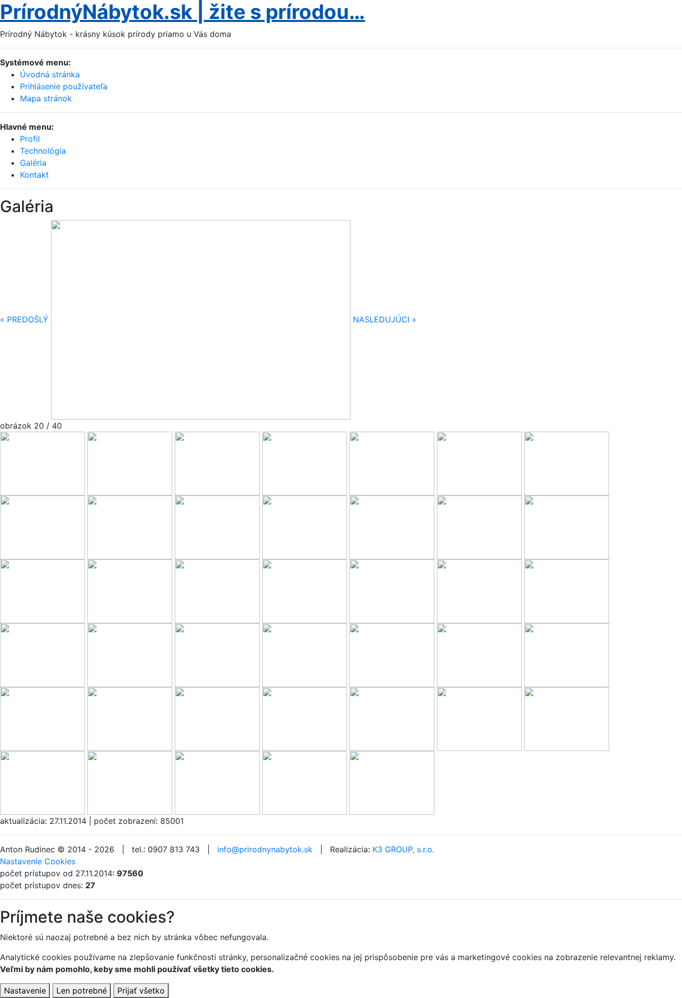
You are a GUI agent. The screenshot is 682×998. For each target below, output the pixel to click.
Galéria (33, 163)
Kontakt (34, 175)
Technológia (43, 151)
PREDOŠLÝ (24, 319)
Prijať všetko (141, 991)
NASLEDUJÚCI (384, 319)
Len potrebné (81, 991)
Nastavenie (25, 991)
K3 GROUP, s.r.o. (403, 849)
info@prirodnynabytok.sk (265, 849)
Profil (30, 139)
